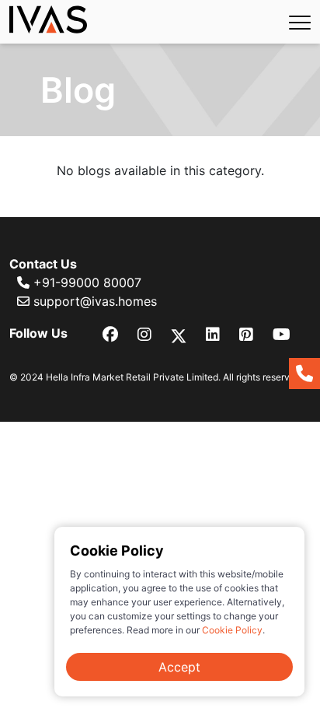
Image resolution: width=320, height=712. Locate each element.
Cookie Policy (232, 630)
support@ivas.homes (93, 301)
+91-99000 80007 (85, 282)
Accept (179, 667)
